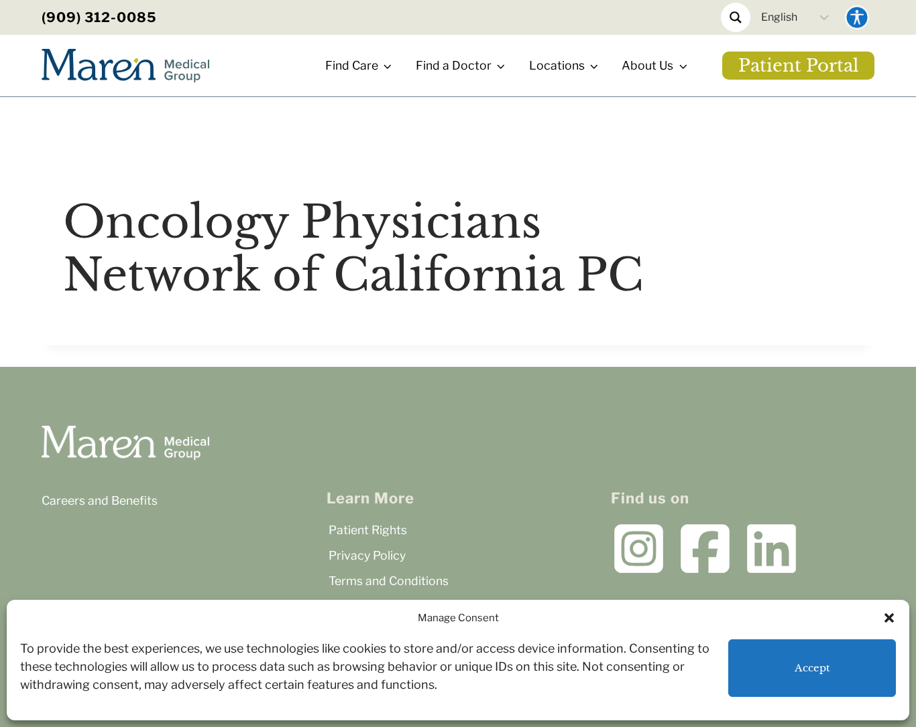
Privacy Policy (367, 555)
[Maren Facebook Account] (705, 548)
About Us (647, 65)
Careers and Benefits (100, 500)
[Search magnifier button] (735, 17)
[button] (889, 618)
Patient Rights (368, 530)
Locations (557, 65)
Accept (812, 667)
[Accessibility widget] (857, 17)
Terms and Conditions (389, 581)
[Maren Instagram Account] (639, 548)
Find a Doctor (454, 65)
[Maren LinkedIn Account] (771, 548)
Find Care (351, 65)
